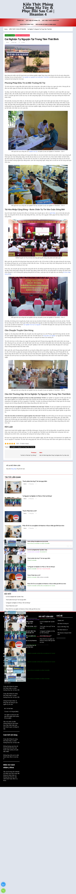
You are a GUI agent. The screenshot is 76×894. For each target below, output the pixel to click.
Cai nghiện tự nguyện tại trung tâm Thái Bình (35, 77)
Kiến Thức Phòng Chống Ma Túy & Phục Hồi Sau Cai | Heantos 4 (38, 9)
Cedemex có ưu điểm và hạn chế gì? (37, 583)
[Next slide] (70, 546)
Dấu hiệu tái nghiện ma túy (34, 659)
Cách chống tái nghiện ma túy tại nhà (37, 668)
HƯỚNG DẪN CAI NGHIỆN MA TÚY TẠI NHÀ (46, 577)
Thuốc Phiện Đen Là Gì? (29, 511)
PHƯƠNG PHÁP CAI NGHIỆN (33, 543)
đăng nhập (13, 469)
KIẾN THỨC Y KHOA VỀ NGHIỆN (22, 35)
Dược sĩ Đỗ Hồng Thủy (26, 24)
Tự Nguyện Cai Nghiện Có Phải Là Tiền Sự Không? (37, 496)
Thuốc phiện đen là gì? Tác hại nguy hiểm (34, 481)
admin (7, 42)
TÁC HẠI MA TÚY (43, 543)
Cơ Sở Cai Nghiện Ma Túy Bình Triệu (37, 541)
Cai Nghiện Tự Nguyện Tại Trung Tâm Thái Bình (22, 447)
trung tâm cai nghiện (49, 335)
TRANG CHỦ (20, 20)
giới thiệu (52, 213)
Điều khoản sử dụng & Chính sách (46, 24)
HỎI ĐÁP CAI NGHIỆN (9, 35)
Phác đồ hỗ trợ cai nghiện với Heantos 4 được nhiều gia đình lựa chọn (43, 525)
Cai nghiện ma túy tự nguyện (32, 324)
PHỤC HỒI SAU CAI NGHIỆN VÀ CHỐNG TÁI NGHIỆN (38, 661)
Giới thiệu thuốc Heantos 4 (50, 20)
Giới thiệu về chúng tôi (33, 20)
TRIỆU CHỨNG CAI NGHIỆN (43, 568)
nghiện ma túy (33, 151)
